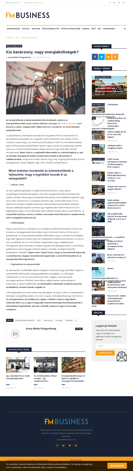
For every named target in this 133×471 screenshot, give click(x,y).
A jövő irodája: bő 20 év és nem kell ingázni (116, 134)
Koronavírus (109, 29)
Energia (85, 29)
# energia (59, 320)
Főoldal (9, 37)
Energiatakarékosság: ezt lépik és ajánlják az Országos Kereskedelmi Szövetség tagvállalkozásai (73, 381)
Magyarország (13, 29)
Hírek (17, 37)
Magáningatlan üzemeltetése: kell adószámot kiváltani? (117, 284)
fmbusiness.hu (76, 460)
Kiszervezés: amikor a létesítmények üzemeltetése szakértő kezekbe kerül (109, 301)
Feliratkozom (105, 353)
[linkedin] (114, 2)
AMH (8, 385)
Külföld (26, 29)
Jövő (93, 29)
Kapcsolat (28, 2)
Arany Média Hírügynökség (19, 57)
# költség (69, 320)
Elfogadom (117, 465)
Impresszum (38, 2)
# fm (39, 320)
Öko (99, 29)
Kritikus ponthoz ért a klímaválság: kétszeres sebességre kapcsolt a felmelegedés (109, 123)
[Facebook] (110, 2)
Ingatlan (36, 29)
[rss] (123, 2)
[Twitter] (119, 2)
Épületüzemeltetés (50, 29)
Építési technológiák (70, 29)
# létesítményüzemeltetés (24, 320)
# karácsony (48, 320)
